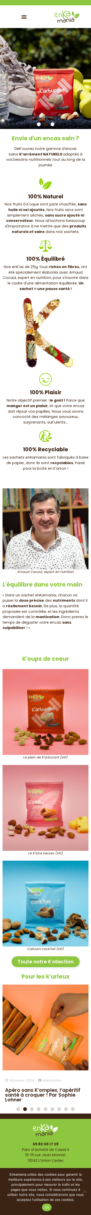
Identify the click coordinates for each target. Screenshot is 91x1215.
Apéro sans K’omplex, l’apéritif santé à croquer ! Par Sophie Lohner (42, 1095)
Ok (46, 1207)
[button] (24, 16)
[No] (84, 1191)
